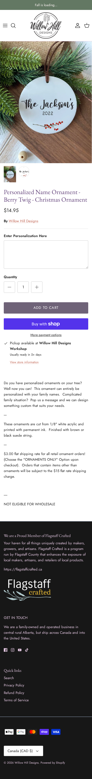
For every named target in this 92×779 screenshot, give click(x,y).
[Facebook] (5, 650)
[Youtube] (19, 650)
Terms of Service (16, 700)
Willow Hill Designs (23, 221)
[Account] (76, 25)
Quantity (10, 277)
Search (9, 678)
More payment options (46, 335)
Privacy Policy (14, 685)
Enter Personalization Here (25, 236)
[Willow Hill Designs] (46, 25)
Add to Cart (46, 307)
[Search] (15, 25)
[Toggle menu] (5, 25)
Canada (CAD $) (20, 750)
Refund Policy (14, 692)
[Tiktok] (27, 650)
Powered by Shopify (53, 763)
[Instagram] (12, 650)
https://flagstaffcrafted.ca (23, 569)
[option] (46, 102)
